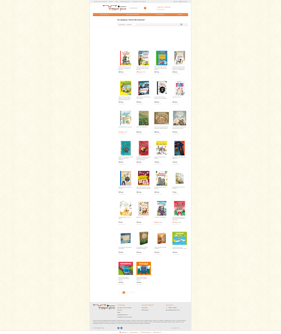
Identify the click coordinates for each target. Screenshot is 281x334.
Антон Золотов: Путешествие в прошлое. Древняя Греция (161, 127)
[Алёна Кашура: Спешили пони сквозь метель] (143, 88)
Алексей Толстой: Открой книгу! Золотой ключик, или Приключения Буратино (124, 98)
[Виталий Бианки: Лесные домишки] (161, 178)
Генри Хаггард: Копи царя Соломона (160, 248)
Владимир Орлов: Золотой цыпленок (178, 187)
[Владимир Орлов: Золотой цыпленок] (179, 178)
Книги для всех (160, 14)
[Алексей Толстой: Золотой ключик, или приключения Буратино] (125, 58)
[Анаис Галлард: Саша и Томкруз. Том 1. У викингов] (161, 88)
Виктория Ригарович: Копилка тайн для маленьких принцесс (143, 187)
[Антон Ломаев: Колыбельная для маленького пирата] (179, 118)
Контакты (111, 1)
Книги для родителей (132, 14)
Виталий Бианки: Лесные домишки (160, 187)
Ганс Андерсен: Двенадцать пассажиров (125, 248)
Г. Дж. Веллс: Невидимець (160, 217)
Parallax (178, 328)
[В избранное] (132, 76)
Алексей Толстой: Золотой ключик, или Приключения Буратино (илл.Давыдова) (178, 68)
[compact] (186, 24)
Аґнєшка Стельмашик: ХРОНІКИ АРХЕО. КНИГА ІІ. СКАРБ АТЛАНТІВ (125, 158)
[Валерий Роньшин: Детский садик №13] (179, 148)
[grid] (181, 24)
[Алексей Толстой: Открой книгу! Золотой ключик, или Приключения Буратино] (125, 88)
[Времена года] (143, 208)
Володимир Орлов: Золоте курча (124, 217)
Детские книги (104, 14)
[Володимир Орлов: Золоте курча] (125, 208)
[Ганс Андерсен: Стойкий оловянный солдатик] (143, 238)
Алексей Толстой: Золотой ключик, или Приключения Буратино (160, 68)
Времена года (139, 217)
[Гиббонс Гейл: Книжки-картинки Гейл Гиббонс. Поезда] (143, 268)
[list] (183, 24)
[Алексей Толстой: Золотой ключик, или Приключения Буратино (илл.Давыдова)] (179, 58)
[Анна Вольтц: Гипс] (179, 88)
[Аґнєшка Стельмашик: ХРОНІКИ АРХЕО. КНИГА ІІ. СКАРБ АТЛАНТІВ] (125, 148)
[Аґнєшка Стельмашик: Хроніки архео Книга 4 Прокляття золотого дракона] (143, 148)
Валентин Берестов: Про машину (160, 157)
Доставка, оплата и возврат (100, 1)
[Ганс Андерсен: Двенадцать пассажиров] (125, 238)
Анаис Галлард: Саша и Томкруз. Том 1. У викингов (160, 97)
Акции (116, 1)
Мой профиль (145, 310)
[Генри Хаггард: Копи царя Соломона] (161, 238)
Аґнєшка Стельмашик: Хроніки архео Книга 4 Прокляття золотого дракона (143, 158)
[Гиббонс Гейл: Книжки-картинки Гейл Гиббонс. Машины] (125, 268)
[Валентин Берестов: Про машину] (161, 148)
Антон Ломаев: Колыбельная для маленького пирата (179, 127)
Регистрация (184, 1)
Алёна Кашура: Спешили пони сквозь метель (143, 97)
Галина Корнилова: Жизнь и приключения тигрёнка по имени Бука (178, 218)
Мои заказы (145, 307)
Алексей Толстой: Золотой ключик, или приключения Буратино (124, 68)
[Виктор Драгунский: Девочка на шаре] (125, 178)
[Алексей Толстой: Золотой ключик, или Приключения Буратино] (161, 58)
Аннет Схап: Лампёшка (141, 127)
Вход (177, 1)
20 (131, 292)
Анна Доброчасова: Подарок (125, 127)
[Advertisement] (152, 38)
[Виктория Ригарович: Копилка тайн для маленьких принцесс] (143, 178)
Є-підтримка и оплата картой (139, 1)
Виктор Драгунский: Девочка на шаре (125, 187)
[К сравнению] (130, 76)
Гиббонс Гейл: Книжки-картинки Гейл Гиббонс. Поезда (141, 279)
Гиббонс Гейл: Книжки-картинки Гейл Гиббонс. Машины (124, 279)
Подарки (180, 14)
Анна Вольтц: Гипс (176, 97)
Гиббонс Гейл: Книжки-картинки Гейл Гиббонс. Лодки (179, 248)
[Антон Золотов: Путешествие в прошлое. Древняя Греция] (161, 118)
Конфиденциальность (125, 1)
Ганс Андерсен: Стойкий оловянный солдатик (142, 248)
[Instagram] (121, 328)
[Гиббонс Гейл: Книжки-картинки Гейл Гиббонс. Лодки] (179, 238)
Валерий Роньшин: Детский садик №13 (178, 157)
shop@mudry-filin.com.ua (174, 310)
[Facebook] (118, 328)
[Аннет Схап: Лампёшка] (143, 118)
